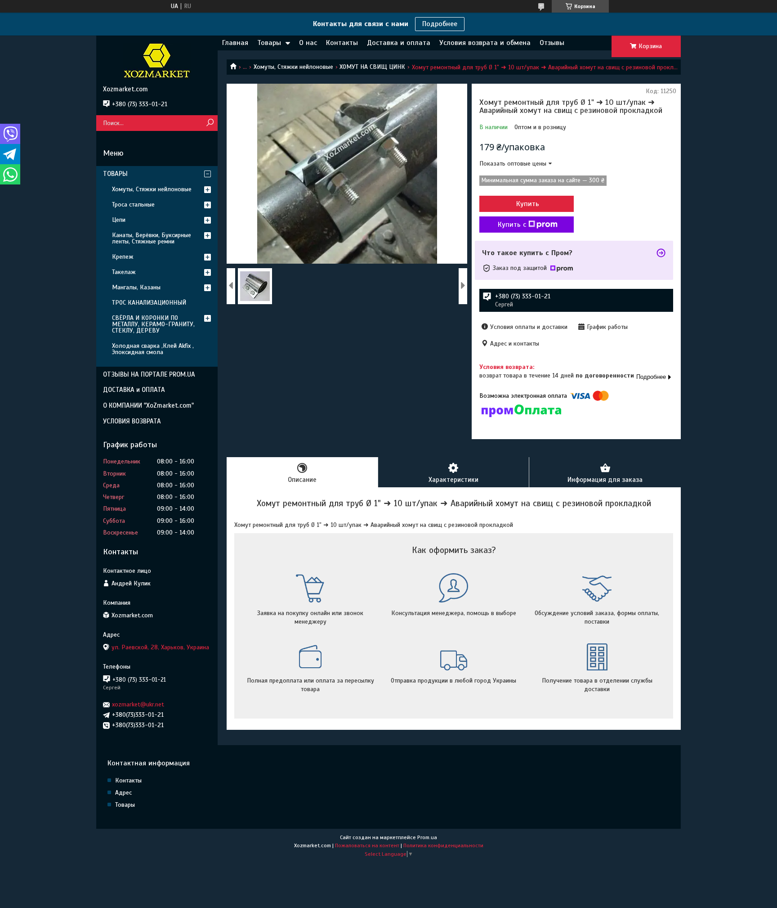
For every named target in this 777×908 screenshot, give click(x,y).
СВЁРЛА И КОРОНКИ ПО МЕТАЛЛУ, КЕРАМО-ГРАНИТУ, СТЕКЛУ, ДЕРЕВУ (153, 324)
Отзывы (552, 42)
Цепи (118, 220)
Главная (235, 42)
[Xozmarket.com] (157, 60)
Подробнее (439, 23)
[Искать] (210, 123)
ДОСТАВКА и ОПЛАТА (134, 390)
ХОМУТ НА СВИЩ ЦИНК (372, 67)
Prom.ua (427, 837)
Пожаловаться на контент (367, 845)
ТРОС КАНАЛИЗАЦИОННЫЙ (149, 302)
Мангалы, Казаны (136, 287)
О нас (308, 42)
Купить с (512, 224)
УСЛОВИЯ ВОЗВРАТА (132, 421)
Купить (527, 203)
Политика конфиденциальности (443, 845)
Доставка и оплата (398, 42)
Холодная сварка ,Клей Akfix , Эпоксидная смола (153, 349)
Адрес (123, 792)
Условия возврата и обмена (485, 42)
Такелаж (124, 272)
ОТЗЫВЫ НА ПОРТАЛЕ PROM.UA (149, 374)
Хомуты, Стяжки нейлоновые (293, 67)
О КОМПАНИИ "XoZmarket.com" (148, 405)
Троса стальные (133, 204)
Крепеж (123, 257)
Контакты (342, 42)
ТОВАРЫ (115, 174)
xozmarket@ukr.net (138, 704)
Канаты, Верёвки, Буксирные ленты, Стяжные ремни (151, 238)
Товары (269, 42)
